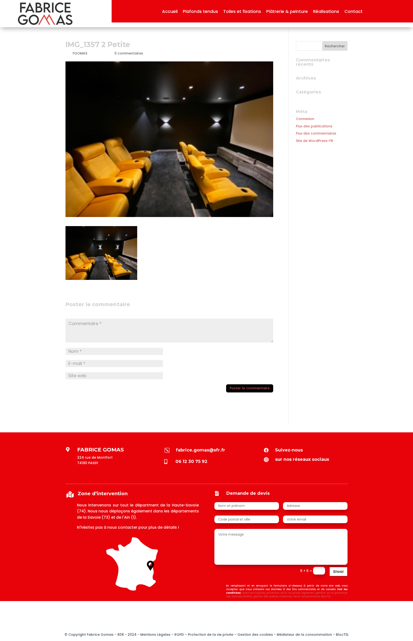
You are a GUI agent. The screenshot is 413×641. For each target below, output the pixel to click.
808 (120, 634)
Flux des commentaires (316, 133)
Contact (353, 12)
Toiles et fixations (242, 12)
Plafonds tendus (200, 12)
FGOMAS (80, 53)
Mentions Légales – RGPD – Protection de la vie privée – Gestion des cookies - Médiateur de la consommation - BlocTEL (244, 634)
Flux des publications (314, 126)
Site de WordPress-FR (314, 140)
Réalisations (326, 12)
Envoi (338, 571)
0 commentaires (128, 53)
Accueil (170, 12)
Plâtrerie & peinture (287, 12)
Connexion (305, 118)
